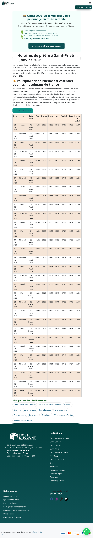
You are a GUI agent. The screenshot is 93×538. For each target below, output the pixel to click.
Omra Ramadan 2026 (59, 452)
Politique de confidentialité (14, 507)
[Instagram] (56, 499)
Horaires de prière (57, 470)
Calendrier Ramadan (22, 110)
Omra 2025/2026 (57, 459)
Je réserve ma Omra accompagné (46, 46)
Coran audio (55, 477)
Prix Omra (54, 456)
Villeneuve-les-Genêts (63, 415)
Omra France (8, 514)
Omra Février (55, 445)
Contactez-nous (10, 496)
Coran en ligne (56, 473)
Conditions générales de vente (16, 510)
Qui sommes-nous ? (11, 500)
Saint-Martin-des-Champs (25, 404)
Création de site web (12, 517)
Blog (52, 463)
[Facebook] (51, 499)
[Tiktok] (61, 499)
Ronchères (33, 415)
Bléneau (67, 404)
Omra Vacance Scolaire (59, 438)
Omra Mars (54, 449)
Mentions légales (10, 503)
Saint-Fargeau (30, 410)
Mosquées (54, 466)
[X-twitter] (66, 499)
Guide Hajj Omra (57, 480)
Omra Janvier (55, 442)
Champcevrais (61, 410)
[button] (90, 3)
